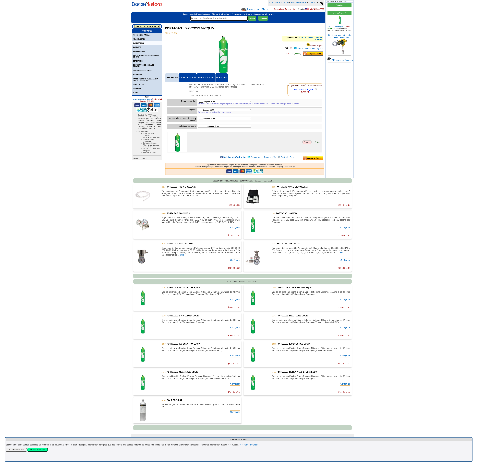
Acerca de (273, 3)
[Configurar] (286, 49)
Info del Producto (299, 3)
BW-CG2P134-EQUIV (303, 90)
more (182, 255)
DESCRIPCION (172, 78)
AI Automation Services (342, 60)
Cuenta (313, 3)
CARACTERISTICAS (187, 78)
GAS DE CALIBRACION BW (310, 38)
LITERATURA (221, 78)
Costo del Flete (287, 157)
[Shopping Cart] (321, 3)
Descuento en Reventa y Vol (310, 49)
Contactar (283, 3)
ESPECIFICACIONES (206, 78)
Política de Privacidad (249, 445)
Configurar (235, 227)
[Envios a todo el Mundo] (244, 9)
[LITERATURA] (291, 49)
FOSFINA (318, 40)
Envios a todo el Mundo (257, 9)
